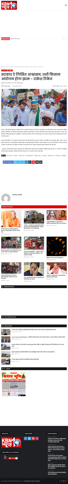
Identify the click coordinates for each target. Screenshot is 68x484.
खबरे (9, 70)
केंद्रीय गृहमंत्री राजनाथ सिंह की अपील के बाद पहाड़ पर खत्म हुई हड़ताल (11, 251)
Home (4, 67)
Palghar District (37, 155)
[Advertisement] (34, 23)
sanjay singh (7, 86)
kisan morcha (22, 155)
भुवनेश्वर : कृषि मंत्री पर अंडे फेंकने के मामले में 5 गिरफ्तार (56, 276)
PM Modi (44, 155)
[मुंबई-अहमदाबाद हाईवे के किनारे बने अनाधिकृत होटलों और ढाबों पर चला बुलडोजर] (5, 354)
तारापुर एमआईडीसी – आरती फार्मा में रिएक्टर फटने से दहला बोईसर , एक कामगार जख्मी (33, 253)
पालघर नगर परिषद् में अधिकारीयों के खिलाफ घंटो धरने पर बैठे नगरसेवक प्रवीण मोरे (34, 330)
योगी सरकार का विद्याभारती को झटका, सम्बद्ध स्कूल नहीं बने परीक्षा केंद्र (10, 230)
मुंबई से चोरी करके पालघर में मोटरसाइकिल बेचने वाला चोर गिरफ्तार (9, 276)
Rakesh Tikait (51, 155)
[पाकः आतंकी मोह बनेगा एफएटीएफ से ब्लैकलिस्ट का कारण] (34, 269)
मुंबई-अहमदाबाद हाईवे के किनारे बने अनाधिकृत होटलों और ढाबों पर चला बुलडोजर (33, 352)
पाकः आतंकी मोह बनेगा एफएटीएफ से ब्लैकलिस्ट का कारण (34, 278)
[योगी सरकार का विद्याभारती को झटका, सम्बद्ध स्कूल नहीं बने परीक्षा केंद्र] (11, 218)
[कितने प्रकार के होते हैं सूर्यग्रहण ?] (57, 246)
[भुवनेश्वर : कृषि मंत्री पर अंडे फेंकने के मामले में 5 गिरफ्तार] (57, 268)
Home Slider (10, 67)
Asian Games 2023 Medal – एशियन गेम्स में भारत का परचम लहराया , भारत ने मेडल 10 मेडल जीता (38, 337)
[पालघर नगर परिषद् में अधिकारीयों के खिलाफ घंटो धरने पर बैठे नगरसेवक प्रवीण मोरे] (5, 332)
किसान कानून (64, 155)
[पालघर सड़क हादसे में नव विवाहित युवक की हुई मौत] (5, 362)
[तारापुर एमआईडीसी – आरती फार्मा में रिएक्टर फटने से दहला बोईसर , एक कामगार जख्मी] (34, 243)
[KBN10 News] (9, 5)
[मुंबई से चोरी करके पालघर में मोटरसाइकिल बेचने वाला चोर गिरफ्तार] (11, 268)
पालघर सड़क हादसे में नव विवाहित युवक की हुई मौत (25, 359)
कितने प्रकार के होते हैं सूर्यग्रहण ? (55, 258)
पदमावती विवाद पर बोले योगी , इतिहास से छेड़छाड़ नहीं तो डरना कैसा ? (57, 222)
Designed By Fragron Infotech (32, 481)
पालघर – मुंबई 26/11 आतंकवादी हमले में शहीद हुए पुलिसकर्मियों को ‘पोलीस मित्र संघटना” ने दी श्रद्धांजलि (34, 226)
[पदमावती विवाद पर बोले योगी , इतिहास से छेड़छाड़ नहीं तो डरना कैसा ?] (57, 215)
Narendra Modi (29, 155)
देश (11, 70)
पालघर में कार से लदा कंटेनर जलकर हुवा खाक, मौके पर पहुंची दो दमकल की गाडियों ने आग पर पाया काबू (31, 38)
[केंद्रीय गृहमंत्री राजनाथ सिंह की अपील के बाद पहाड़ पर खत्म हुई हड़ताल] (11, 243)
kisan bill (15, 155)
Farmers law (9, 155)
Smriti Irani (57, 155)
